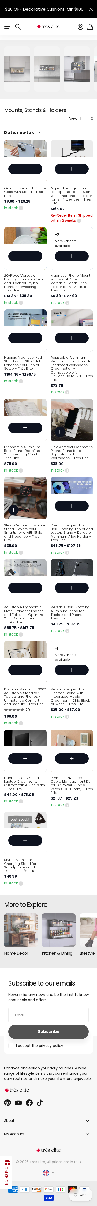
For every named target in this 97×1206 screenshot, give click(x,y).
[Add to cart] (25, 169)
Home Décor (16, 953)
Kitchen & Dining (57, 953)
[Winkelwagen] (90, 27)
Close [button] (91, 9)
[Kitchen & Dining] (59, 930)
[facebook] (29, 1103)
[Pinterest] (7, 1103)
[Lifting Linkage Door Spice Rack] (17, 69)
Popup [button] (21, 207)
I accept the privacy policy (39, 1045)
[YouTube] (18, 1103)
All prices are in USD (64, 1162)
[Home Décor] (21, 930)
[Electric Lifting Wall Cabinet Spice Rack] (47, 69)
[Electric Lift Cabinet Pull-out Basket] (77, 69)
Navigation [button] (7, 26)
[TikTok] (40, 1103)
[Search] (18, 26)
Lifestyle (87, 953)
